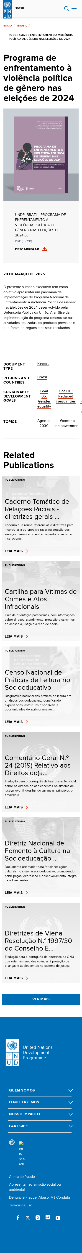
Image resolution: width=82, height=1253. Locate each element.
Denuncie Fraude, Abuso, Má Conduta (39, 1197)
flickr (48, 1217)
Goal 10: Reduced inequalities (66, 396)
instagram (38, 1217)
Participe (18, 1125)
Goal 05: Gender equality (44, 398)
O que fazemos (24, 1102)
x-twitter (28, 1217)
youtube (58, 1217)
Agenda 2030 (44, 423)
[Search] (22, 1154)
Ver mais (41, 999)
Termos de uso (20, 1205)
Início (7, 25)
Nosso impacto (24, 1114)
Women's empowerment (67, 423)
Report (43, 363)
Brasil (19, 8)
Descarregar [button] (27, 249)
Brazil (42, 377)
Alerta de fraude (22, 1176)
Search (67, 9)
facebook (17, 1217)
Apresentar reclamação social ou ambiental (35, 1187)
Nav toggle (74, 8)
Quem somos (22, 1090)
